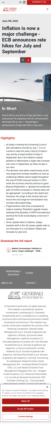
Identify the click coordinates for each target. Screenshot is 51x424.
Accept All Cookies (25, 409)
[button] (20, 2)
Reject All (25, 401)
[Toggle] (47, 9)
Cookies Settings (25, 417)
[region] (25, 403)
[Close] (47, 387)
